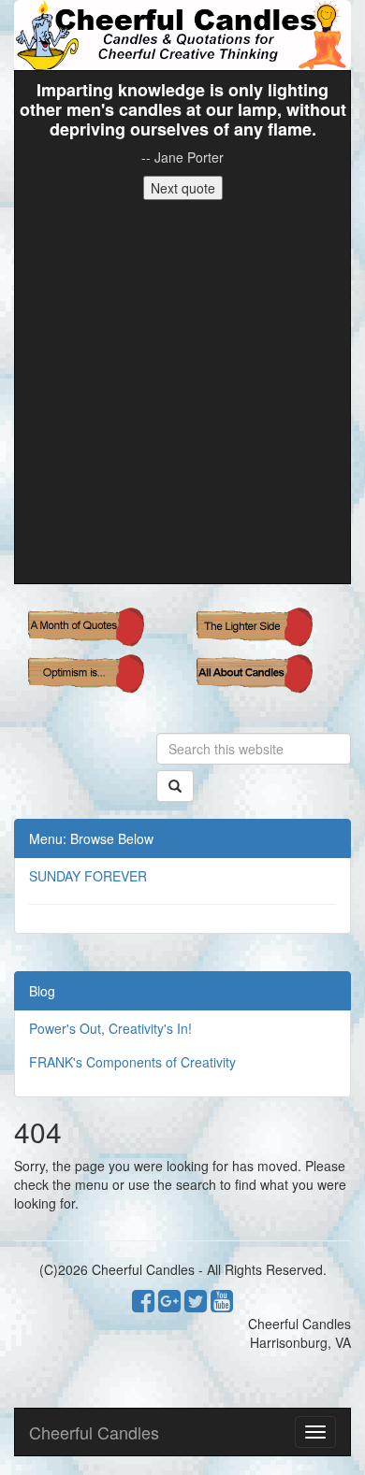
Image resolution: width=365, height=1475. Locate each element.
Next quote (183, 188)
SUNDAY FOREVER (88, 875)
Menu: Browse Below (91, 838)
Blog (42, 990)
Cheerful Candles (94, 1432)
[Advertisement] (182, 391)
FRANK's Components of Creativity (132, 1062)
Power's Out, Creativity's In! (110, 1028)
